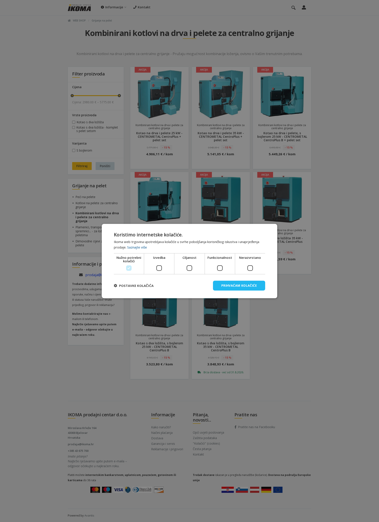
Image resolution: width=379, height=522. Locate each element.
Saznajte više (137, 247)
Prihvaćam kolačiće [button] (239, 285)
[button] (134, 285)
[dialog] (189, 261)
